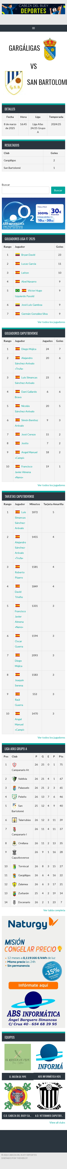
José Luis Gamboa (31, 304)
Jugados (47, 340)
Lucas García (28, 263)
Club (14, 756)
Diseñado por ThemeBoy (14, 1158)
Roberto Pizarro (20, 575)
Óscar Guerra (19, 644)
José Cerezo (28, 434)
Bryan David (28, 254)
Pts (61, 756)
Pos (6, 756)
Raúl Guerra (19, 702)
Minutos (35, 504)
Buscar (6, 184)
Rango (8, 246)
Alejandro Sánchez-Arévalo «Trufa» (24, 363)
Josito (24, 443)
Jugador (20, 246)
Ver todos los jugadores (51, 322)
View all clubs (57, 1122)
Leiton (25, 272)
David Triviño (19, 594)
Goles (59, 246)
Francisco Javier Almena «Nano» (23, 472)
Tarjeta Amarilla (53, 504)
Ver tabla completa (54, 910)
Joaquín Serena (19, 683)
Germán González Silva (34, 313)
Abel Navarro (28, 281)
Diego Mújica (28, 349)
